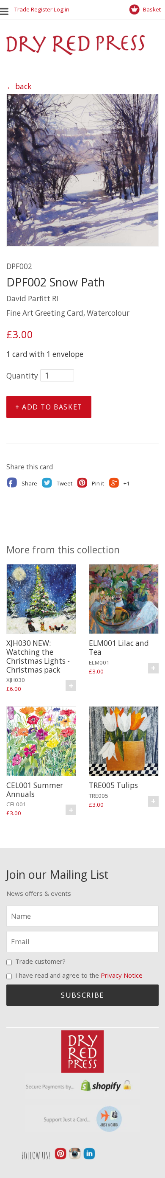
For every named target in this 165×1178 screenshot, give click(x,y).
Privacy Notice (122, 975)
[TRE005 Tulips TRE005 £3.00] (124, 742)
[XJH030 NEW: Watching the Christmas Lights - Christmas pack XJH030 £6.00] (41, 600)
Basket (151, 9)
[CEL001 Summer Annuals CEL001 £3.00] (41, 742)
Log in (61, 9)
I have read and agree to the (79, 975)
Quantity (22, 376)
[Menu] (7, 9)
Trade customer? (40, 961)
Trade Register (33, 9)
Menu (6, 9)
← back (18, 86)
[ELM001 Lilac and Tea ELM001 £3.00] (124, 600)
